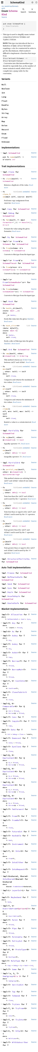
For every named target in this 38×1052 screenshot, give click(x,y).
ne (4, 450)
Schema (6, 244)
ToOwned (16, 996)
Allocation (16, 614)
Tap (13, 991)
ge (4, 542)
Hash (10, 301)
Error (5, 225)
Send (9, 584)
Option (6, 474)
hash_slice (11, 326)
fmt (7, 220)
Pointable (17, 937)
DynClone (16, 746)
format (15, 6)
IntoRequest (18, 869)
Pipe (14, 928)
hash (8, 308)
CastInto (20, 681)
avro (3, 8)
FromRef (16, 820)
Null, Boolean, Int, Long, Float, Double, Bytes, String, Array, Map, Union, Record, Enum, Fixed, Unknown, (10, 26)
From (15, 241)
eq (7, 437)
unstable (26, 192)
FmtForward (18, 809)
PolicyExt (17, 941)
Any (13, 623)
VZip (17, 1031)
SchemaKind (17, 2)
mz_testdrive (7, 6)
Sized (13, 337)
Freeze (10, 573)
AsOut (15, 652)
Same (14, 969)
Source (4, 17)
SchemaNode (14, 282)
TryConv (16, 1004)
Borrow (15, 661)
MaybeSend (16, 897)
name (12, 157)
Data (13, 729)
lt (4, 490)
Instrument (18, 844)
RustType (12, 957)
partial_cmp (12, 469)
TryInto (19, 1019)
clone (8, 179)
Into (17, 851)
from (8, 248)
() (30, 222)
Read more (16, 203)
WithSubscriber (20, 1042)
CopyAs (15, 721)
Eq (8, 237)
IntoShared (8, 879)
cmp (7, 353)
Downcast (16, 738)
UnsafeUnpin (13, 596)
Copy (9, 209)
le (4, 505)
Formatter (7, 222)
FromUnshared (18, 886)
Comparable (8, 706)
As (13, 631)
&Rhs (14, 453)
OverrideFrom (10, 908)
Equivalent (8, 758)
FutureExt (17, 831)
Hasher (12, 315)
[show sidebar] (2, 2)
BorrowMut (17, 669)
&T (27, 908)
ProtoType (20, 949)
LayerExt (16, 890)
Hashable (16, 835)
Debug (11, 213)
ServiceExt (18, 985)
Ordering (24, 356)
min (4, 389)
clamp (5, 409)
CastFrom (12, 688)
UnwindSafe (13, 603)
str (13, 159)
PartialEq (13, 430)
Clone (11, 172)
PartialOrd (14, 462)
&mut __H (14, 311)
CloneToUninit (19, 692)
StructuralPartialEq (18, 559)
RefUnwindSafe (14, 577)
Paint (15, 920)
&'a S (17, 976)
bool (22, 440)
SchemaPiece (9, 263)
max (4, 369)
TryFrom (19, 1008)
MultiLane (12, 1038)
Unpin (10, 592)
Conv (14, 717)
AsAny (15, 635)
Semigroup (8, 976)
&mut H (13, 331)
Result (25, 222)
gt (4, 523)
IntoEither (18, 862)
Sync (9, 588)
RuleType (15, 961)
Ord (10, 349)
